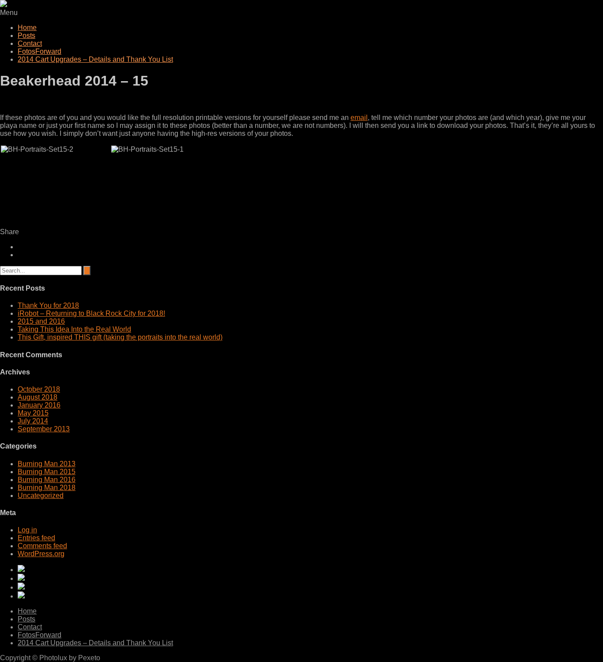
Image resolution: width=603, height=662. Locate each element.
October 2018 (39, 389)
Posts (26, 35)
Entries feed (36, 538)
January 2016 (39, 405)
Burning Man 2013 (46, 464)
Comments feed (42, 546)
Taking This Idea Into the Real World (74, 329)
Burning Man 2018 (46, 487)
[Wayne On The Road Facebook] (310, 595)
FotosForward (39, 51)
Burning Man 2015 (46, 471)
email (359, 117)
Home (27, 27)
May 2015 (33, 413)
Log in (27, 530)
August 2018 (37, 397)
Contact (30, 43)
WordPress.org (41, 553)
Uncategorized (41, 495)
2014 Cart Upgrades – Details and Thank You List (95, 59)
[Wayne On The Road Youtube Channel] (310, 569)
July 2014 (33, 421)
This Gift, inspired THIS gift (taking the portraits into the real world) (120, 337)
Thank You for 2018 (48, 305)
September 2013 (44, 429)
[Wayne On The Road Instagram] (310, 578)
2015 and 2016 (41, 321)
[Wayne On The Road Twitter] (310, 587)
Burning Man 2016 (46, 479)
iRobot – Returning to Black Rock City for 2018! (91, 313)
